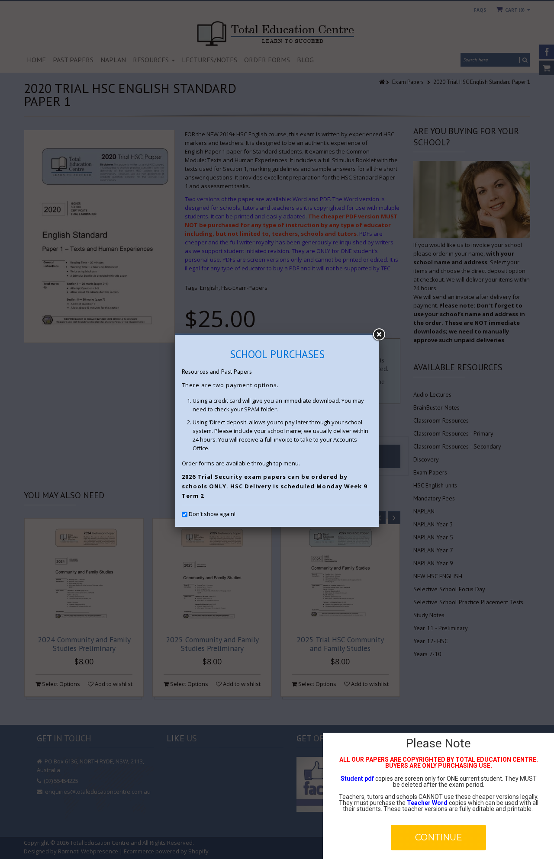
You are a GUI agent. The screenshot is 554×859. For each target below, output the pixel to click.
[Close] (379, 335)
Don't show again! (212, 514)
